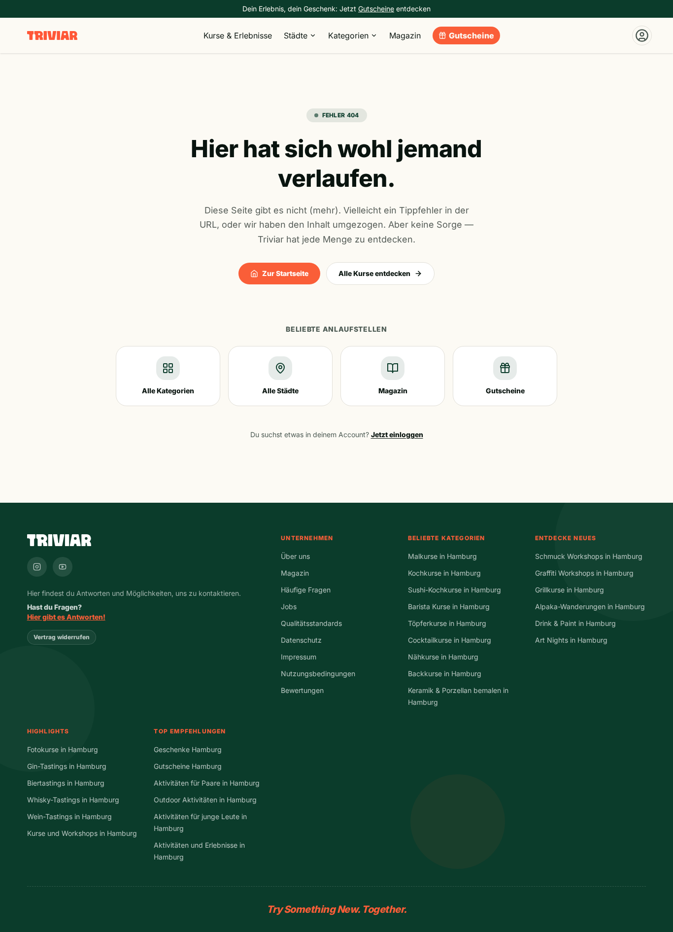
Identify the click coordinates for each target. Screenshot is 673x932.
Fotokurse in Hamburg (62, 749)
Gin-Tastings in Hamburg (66, 766)
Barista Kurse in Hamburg (449, 606)
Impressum (298, 657)
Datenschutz (301, 640)
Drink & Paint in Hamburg (575, 623)
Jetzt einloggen (397, 434)
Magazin (405, 35)
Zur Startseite (285, 273)
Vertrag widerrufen (62, 637)
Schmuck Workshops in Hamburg (588, 556)
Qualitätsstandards (311, 623)
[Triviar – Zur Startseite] (52, 35)
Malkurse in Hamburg (442, 556)
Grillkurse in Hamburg (569, 590)
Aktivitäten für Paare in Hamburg (207, 783)
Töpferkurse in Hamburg (447, 623)
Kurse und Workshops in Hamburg (82, 833)
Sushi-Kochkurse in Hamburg (454, 590)
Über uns (295, 556)
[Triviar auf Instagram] (37, 567)
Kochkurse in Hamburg (444, 573)
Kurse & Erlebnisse (237, 35)
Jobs (289, 606)
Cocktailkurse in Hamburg (449, 640)
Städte (295, 35)
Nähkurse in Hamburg (443, 657)
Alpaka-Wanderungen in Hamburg (590, 606)
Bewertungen (302, 690)
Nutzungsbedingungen (318, 673)
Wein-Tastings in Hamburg (69, 816)
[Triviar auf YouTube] (62, 567)
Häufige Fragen (306, 590)
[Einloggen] (642, 35)
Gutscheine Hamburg (188, 766)
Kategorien (348, 35)
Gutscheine (471, 35)
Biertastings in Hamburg (65, 783)
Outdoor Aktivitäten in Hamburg (205, 799)
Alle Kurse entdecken (374, 273)
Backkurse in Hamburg (444, 673)
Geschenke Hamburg (188, 749)
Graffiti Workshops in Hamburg (584, 573)
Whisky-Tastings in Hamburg (73, 799)
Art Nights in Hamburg (571, 640)
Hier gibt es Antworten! (66, 617)
